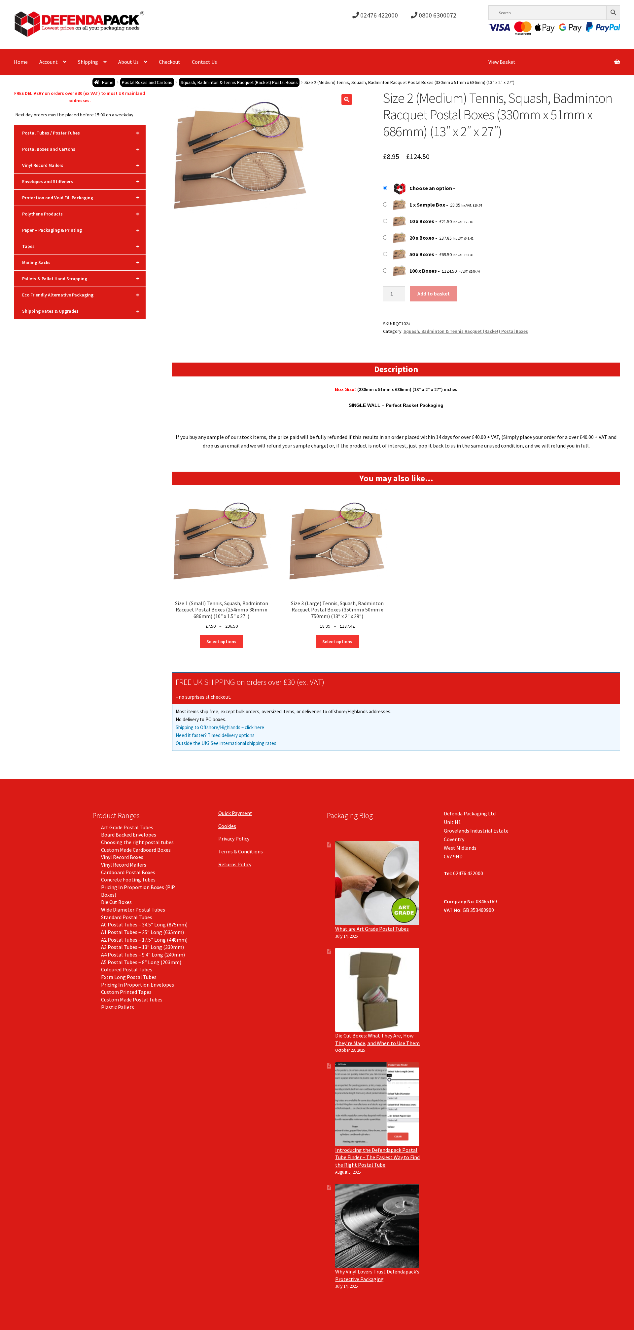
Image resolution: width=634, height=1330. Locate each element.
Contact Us (204, 62)
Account (48, 62)
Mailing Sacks (81, 262)
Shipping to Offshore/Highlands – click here (220, 727)
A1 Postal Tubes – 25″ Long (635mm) (142, 932)
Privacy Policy (233, 838)
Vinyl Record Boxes (122, 857)
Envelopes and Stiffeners (81, 181)
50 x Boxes (421, 254)
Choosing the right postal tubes (137, 842)
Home (21, 62)
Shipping (88, 62)
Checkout (169, 62)
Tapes (81, 246)
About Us (128, 62)
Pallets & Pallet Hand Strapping (81, 278)
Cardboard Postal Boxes (128, 872)
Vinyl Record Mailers (81, 165)
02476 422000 (378, 15)
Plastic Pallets (117, 1007)
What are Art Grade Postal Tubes (372, 928)
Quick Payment (235, 813)
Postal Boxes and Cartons (147, 82)
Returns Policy (234, 864)
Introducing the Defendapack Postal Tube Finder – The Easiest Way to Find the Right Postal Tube (377, 1157)
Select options (221, 642)
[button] (346, 99)
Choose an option (430, 188)
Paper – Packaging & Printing (81, 230)
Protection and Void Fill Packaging (81, 197)
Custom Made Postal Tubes (131, 999)
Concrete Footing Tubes (128, 879)
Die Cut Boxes (116, 902)
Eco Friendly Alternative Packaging (81, 295)
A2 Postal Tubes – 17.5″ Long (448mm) (144, 939)
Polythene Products (81, 214)
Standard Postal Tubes (126, 917)
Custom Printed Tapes (126, 992)
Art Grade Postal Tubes (127, 827)
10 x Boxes (421, 221)
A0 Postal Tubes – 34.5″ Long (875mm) (144, 924)
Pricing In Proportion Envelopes (137, 984)
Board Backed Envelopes (128, 834)
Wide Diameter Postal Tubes (133, 909)
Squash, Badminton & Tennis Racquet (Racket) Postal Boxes (239, 82)
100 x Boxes (423, 270)
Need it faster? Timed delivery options (215, 735)
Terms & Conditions (240, 851)
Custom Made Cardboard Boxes (136, 849)
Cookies (227, 826)
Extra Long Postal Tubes (129, 977)
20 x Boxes (421, 237)
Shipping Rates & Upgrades (81, 311)
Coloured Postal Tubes (126, 969)
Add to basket (433, 293)
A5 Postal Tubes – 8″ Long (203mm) (141, 962)
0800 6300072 (436, 15)
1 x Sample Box (427, 204)
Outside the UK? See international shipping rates (226, 743)
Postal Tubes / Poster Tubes (81, 133)
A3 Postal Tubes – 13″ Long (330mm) (142, 947)
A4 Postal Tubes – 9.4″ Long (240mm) (143, 954)
